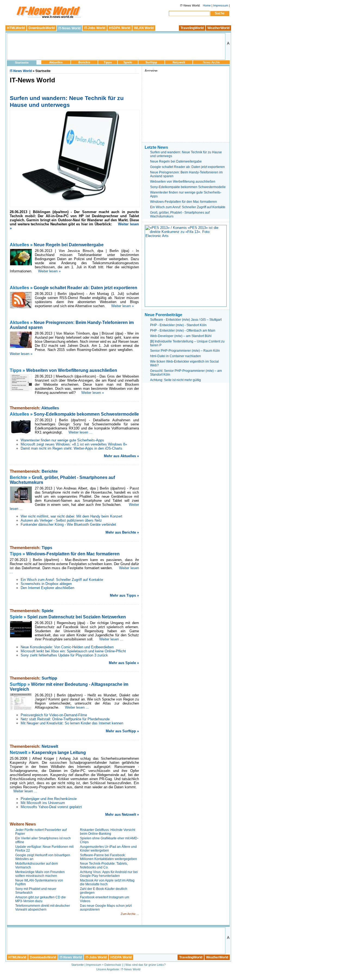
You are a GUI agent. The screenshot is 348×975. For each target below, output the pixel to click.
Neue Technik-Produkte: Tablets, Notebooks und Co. (104, 865)
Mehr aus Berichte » (122, 532)
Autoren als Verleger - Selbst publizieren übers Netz (61, 520)
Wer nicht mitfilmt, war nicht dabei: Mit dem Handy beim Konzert (71, 516)
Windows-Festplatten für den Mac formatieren (73, 554)
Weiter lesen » (49, 271)
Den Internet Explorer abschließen (47, 588)
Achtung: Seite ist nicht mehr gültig (175, 380)
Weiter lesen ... (80, 432)
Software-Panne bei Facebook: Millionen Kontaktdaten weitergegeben (108, 857)
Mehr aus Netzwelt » (122, 814)
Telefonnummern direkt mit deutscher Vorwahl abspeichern (42, 907)
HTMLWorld (16, 28)
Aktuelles (56, 62)
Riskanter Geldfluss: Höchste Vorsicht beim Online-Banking (107, 832)
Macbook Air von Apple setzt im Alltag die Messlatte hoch (107, 882)
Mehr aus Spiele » (124, 663)
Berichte (84, 62)
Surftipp (151, 62)
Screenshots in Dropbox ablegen (46, 584)
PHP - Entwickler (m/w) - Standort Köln (178, 325)
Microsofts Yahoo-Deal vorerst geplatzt (51, 807)
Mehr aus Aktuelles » (121, 456)
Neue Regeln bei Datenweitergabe (69, 244)
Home (207, 5)
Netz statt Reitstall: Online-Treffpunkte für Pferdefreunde (65, 719)
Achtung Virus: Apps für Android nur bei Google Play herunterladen (109, 874)
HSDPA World (119, 28)
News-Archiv (211, 62)
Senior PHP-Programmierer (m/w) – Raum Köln (185, 351)
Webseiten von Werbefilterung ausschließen (71, 370)
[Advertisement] (116, 46)
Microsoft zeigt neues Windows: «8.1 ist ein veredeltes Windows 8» (74, 444)
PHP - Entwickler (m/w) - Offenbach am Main (182, 330)
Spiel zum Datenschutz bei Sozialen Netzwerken (76, 617)
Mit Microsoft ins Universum (43, 803)
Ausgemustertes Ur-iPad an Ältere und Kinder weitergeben (108, 848)
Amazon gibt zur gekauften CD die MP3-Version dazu (40, 899)
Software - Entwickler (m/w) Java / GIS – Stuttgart (186, 320)
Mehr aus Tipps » (124, 595)
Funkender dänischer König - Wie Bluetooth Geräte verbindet (68, 524)
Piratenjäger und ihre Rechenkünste (49, 799)
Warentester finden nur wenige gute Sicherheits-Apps (62, 440)
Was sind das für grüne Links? (145, 964)
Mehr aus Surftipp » (122, 731)
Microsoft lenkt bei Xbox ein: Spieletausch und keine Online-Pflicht (73, 651)
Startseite (22, 62)
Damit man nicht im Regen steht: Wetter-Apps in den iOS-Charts (71, 448)
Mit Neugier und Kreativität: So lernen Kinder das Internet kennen (72, 723)
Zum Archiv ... (130, 913)
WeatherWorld (218, 28)
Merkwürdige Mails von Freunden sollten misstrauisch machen (40, 874)
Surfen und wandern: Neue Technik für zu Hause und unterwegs (67, 101)
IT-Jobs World (94, 28)
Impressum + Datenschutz (103, 964)
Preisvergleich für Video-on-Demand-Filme (54, 715)
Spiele (127, 62)
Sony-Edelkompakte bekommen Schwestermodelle (86, 414)
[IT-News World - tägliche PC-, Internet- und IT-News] (47, 19)
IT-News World (69, 28)
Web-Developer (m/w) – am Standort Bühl (181, 336)
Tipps (108, 62)
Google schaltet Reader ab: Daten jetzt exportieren (85, 287)
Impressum (220, 5)
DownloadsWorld (42, 28)
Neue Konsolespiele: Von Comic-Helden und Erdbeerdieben (67, 647)
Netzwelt (179, 62)
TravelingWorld (192, 28)
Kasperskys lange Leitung (59, 752)
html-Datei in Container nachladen (175, 356)
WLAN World (144, 28)
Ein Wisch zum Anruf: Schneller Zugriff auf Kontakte (62, 580)
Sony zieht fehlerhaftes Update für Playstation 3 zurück (64, 655)
